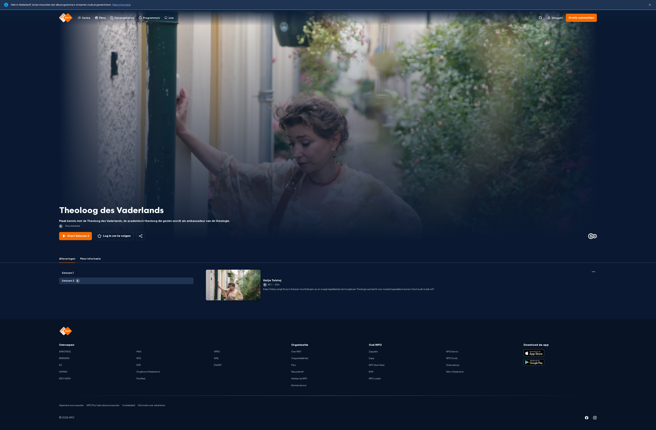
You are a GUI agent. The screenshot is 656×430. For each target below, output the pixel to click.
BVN (371, 372)
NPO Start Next (377, 365)
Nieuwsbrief (297, 372)
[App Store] (534, 353)
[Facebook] (587, 418)
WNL (216, 358)
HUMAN (63, 372)
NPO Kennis (452, 352)
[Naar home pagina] (65, 17)
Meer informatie (121, 4)
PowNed (140, 378)
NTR (138, 365)
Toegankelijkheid (299, 358)
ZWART (218, 365)
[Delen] (140, 236)
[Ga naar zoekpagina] (540, 18)
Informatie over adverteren (151, 405)
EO (60, 365)
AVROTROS (65, 352)
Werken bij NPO (299, 378)
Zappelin (373, 352)
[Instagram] (595, 418)
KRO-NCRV (65, 378)
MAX (138, 352)
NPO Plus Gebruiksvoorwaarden (103, 405)
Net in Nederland (454, 372)
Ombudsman (453, 365)
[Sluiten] (650, 5)
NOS (138, 358)
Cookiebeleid (128, 405)
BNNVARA (64, 358)
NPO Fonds (451, 358)
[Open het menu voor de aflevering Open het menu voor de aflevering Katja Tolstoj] (593, 272)
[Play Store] (534, 362)
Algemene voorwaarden (71, 405)
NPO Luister (375, 378)
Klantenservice (298, 385)
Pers (293, 365)
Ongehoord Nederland (148, 372)
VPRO (217, 352)
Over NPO (296, 352)
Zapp (371, 358)
